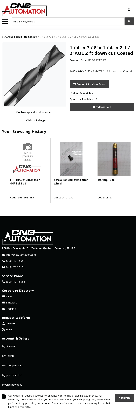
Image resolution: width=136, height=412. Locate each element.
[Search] (129, 21)
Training (11, 308)
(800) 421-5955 (15, 260)
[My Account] (129, 10)
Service (10, 323)
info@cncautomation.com (21, 254)
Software (11, 302)
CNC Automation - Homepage (19, 36)
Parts (9, 329)
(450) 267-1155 (15, 267)
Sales (9, 296)
